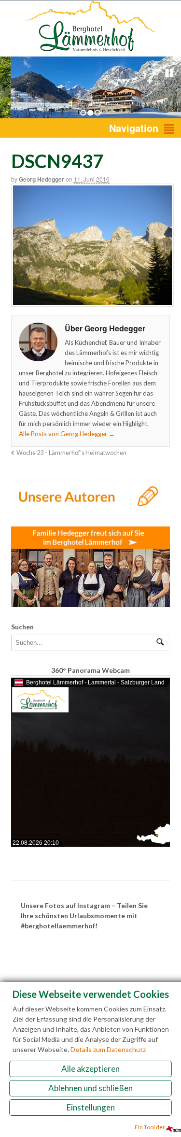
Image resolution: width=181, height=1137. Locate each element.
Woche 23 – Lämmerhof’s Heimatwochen (71, 452)
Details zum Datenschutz (108, 1049)
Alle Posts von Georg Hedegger (67, 434)
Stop (169, 73)
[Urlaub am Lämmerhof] (91, 51)
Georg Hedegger (41, 179)
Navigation (133, 128)
